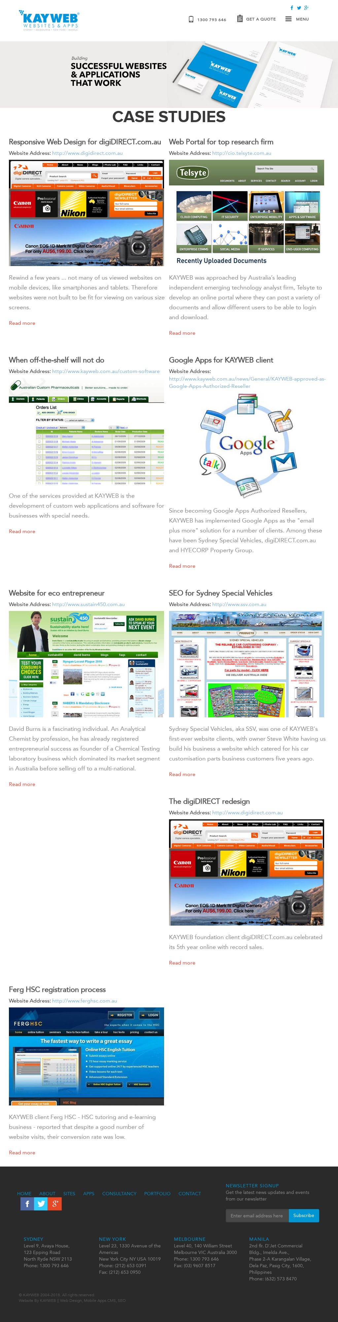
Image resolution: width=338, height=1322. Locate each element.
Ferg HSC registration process (57, 989)
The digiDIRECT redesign (209, 801)
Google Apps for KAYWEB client (221, 360)
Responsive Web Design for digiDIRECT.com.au (85, 141)
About (47, 1194)
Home (24, 1194)
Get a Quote (261, 19)
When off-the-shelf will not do (56, 360)
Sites (69, 1194)
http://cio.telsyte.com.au (241, 153)
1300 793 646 (211, 19)
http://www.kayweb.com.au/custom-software (105, 371)
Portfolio (157, 1194)
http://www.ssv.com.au (238, 604)
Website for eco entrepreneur (57, 593)
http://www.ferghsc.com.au (84, 1001)
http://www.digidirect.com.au (87, 153)
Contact (190, 1194)
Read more (22, 323)
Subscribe (303, 1215)
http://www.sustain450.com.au (88, 604)
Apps (88, 1194)
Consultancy (119, 1194)
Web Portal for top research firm (221, 141)
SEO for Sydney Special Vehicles (220, 593)
